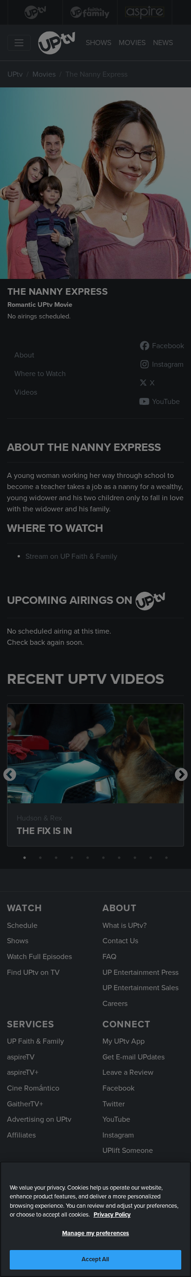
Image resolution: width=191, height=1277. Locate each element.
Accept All (95, 1259)
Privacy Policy (112, 1214)
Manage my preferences (95, 1233)
